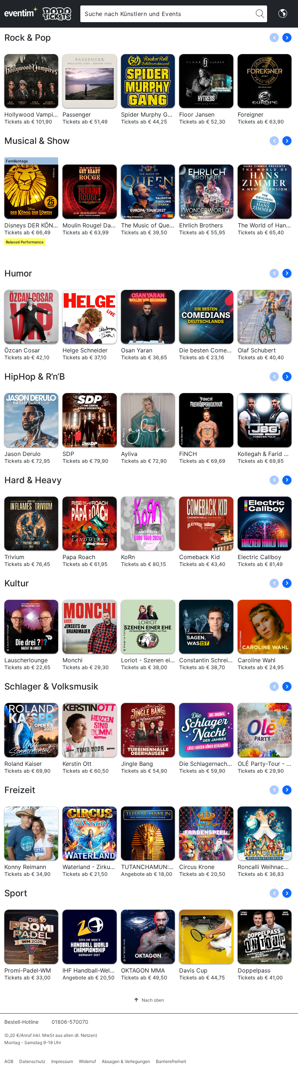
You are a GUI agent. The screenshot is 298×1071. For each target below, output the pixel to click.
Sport (15, 893)
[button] (286, 37)
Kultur (16, 583)
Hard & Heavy (33, 480)
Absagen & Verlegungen (126, 1061)
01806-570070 (70, 1022)
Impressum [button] (62, 1061)
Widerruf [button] (87, 1061)
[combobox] (166, 13)
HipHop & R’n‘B (34, 376)
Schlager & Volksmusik (51, 686)
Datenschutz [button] (32, 1061)
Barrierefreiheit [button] (171, 1061)
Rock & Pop (27, 37)
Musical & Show (37, 141)
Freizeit (19, 790)
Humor (18, 273)
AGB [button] (8, 1061)
